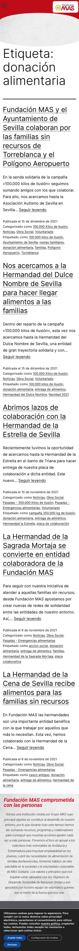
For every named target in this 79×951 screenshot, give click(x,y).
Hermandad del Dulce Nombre (25, 394)
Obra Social (24, 232)
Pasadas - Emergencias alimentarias (29, 640)
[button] (4, 5)
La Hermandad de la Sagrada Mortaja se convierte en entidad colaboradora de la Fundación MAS (36, 554)
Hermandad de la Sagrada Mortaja (28, 656)
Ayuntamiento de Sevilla (20, 242)
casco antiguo (39, 775)
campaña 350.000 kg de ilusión (52, 513)
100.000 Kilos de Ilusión (50, 226)
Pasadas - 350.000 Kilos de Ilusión (28, 503)
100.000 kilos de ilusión (46, 237)
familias (40, 247)
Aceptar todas (14, 937)
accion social (38, 646)
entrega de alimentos (50, 389)
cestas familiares (52, 242)
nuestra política (50, 923)
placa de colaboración (53, 523)
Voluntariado (44, 232)
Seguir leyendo (32, 209)
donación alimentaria (18, 247)
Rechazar (12, 944)
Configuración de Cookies (44, 937)
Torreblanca (30, 253)
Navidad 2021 (59, 394)
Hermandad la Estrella (19, 523)
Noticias (9, 232)
